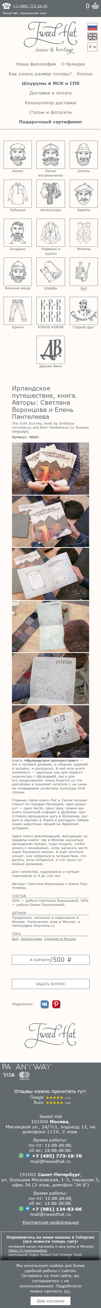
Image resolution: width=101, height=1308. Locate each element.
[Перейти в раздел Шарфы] (51, 272)
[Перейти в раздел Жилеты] (84, 233)
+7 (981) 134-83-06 (57, 1208)
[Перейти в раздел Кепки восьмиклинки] (51, 155)
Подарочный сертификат (50, 121)
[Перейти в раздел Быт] (84, 272)
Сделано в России (60, 939)
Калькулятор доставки (50, 102)
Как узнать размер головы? (40, 73)
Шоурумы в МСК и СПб (51, 83)
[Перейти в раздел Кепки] (18, 155)
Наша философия (36, 63)
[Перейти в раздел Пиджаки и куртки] (51, 233)
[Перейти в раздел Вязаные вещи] (18, 272)
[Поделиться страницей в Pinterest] (56, 1006)
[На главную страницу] (50, 38)
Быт (15, 939)
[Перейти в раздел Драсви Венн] (51, 350)
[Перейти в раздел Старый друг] (84, 311)
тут (67, 1291)
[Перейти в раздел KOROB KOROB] (51, 311)
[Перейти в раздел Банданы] (18, 233)
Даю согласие (50, 1300)
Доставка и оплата (51, 92)
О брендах (73, 63)
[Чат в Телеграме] (27, 1156)
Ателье (84, 73)
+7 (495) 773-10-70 (57, 1155)
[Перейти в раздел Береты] (84, 194)
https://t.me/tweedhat (28, 1250)
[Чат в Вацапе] (21, 1156)
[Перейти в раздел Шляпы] (84, 155)
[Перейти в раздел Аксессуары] (51, 194)
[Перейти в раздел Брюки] (18, 311)
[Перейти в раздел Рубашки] (18, 194)
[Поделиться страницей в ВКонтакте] (45, 1006)
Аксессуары (31, 939)
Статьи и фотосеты (50, 112)
